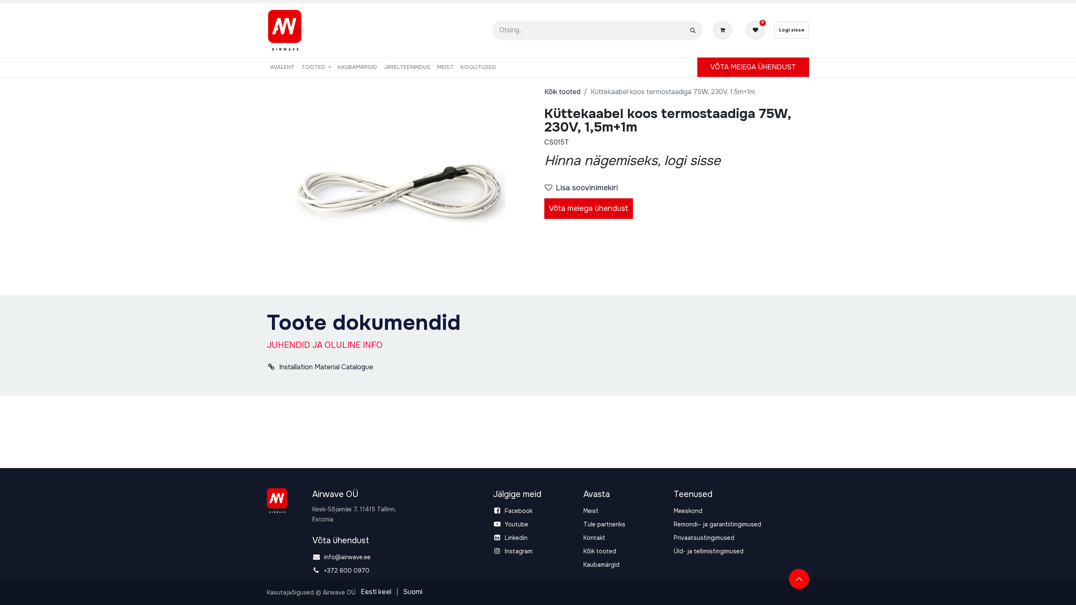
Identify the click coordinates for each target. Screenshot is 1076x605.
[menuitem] (282, 67)
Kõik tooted (562, 91)
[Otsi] (693, 30)
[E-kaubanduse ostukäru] (724, 30)
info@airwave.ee (347, 557)
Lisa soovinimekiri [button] (587, 187)
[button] (799, 579)
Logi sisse (791, 30)
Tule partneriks (604, 524)
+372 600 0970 (346, 570)
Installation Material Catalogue (325, 367)
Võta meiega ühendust (588, 208)
